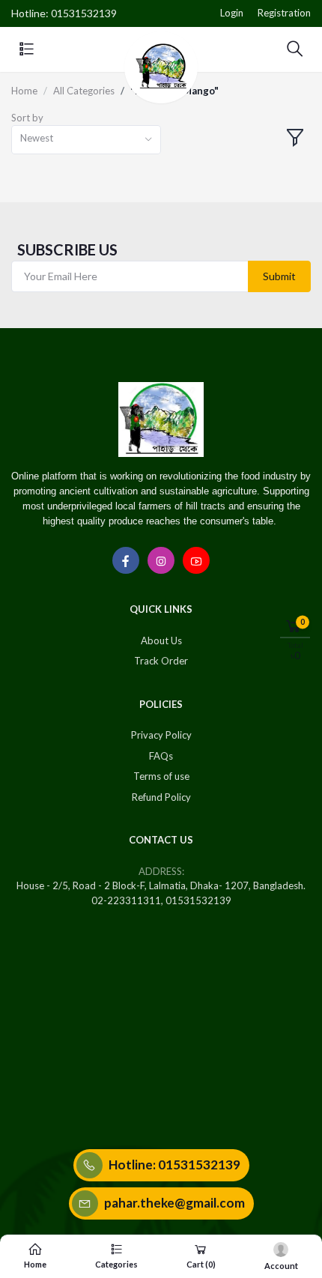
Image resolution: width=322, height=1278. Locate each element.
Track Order (161, 661)
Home (24, 91)
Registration (284, 13)
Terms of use (161, 776)
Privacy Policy (161, 735)
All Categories (84, 91)
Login (231, 13)
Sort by (27, 118)
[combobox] (86, 139)
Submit (279, 276)
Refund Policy (161, 797)
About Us (161, 640)
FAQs (161, 756)
